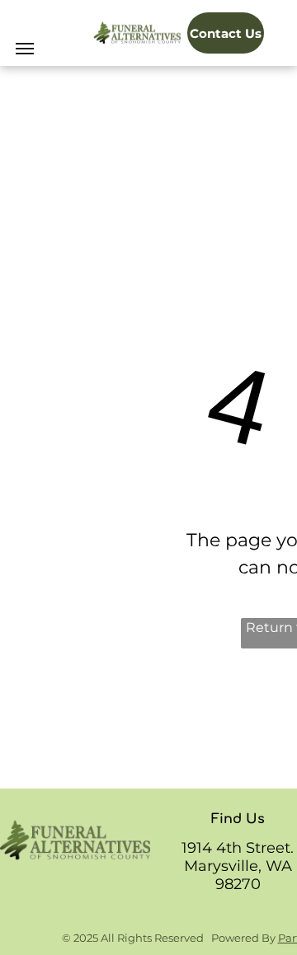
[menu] (24, 48)
